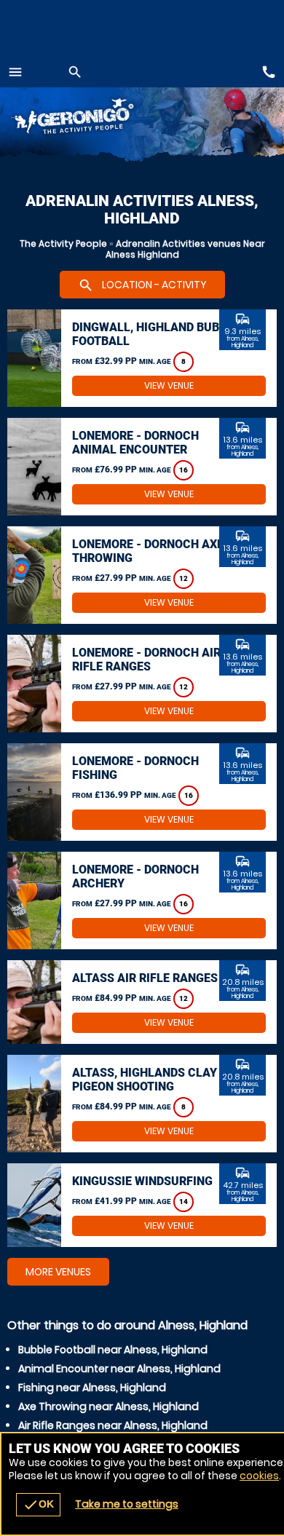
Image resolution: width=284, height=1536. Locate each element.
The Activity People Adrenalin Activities (95, 118)
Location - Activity (142, 285)
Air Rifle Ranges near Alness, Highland (113, 1425)
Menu (15, 72)
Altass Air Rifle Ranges (145, 978)
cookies (259, 1475)
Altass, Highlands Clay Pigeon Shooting (144, 1079)
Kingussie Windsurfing (142, 1181)
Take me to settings (126, 1504)
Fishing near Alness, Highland (92, 1387)
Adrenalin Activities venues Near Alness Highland (185, 249)
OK (38, 1505)
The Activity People (63, 243)
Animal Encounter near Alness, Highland (119, 1368)
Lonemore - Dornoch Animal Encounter (135, 442)
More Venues (58, 1271)
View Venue (169, 385)
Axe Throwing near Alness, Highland (108, 1406)
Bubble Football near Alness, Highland (113, 1349)
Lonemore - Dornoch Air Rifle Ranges (146, 659)
